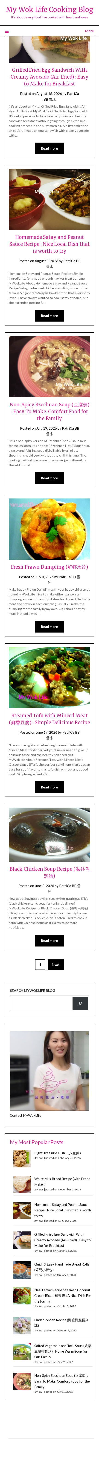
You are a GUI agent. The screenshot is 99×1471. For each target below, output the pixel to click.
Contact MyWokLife (25, 1115)
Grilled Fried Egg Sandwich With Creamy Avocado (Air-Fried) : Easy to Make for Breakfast (49, 77)
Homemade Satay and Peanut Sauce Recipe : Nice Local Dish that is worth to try (49, 244)
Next (56, 964)
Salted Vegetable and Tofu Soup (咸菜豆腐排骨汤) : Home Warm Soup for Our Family (62, 1351)
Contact (14, 1443)
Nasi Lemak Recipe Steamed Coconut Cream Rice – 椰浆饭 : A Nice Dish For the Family (62, 1295)
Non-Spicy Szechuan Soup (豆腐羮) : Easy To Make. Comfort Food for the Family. (50, 411)
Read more (49, 148)
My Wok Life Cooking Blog (49, 9)
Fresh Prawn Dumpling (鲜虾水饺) (49, 567)
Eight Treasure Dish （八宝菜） (58, 1153)
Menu (89, 31)
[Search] (80, 1003)
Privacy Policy (18, 1433)
